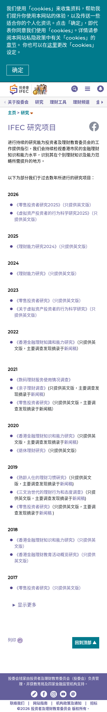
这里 (52, 45)
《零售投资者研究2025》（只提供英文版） (54, 204)
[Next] (101, 102)
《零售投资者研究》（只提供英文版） (49, 300)
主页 (12, 112)
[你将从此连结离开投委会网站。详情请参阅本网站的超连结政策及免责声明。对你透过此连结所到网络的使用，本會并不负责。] (44, 694)
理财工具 (58, 102)
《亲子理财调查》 (31, 388)
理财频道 (81, 102)
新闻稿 (70, 348)
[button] (74, 88)
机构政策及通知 (69, 703)
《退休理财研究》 (31, 450)
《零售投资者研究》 (33, 402)
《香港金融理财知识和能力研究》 (46, 436)
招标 (93, 703)
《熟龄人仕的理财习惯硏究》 (42, 477)
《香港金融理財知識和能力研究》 (46, 342)
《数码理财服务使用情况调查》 (44, 379)
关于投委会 (18, 102)
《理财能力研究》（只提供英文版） (47, 273)
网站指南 (40, 703)
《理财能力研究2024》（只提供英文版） (52, 246)
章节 (11, 45)
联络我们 (17, 703)
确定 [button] (17, 70)
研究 (39, 102)
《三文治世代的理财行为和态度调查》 (50, 492)
